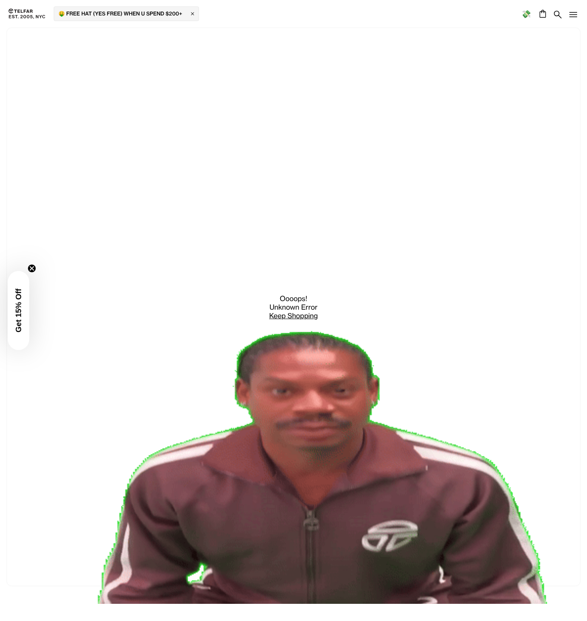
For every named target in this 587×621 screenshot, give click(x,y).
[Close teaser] (32, 268)
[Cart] (541, 13)
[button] (19, 310)
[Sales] (526, 14)
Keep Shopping (293, 315)
